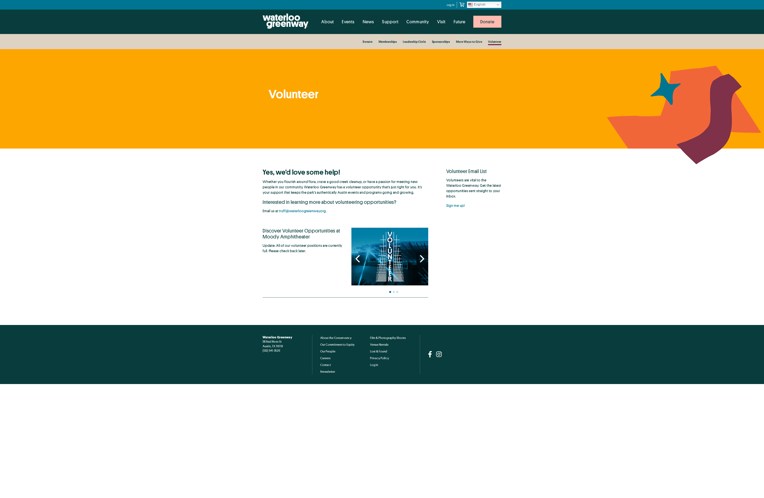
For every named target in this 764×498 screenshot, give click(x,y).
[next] (421, 259)
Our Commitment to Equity (337, 344)
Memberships (388, 42)
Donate (368, 42)
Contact (325, 365)
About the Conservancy (336, 338)
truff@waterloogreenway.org (302, 210)
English (479, 4)
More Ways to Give (469, 42)
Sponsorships (441, 42)
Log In (451, 5)
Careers (325, 358)
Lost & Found (378, 351)
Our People (327, 351)
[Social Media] (430, 354)
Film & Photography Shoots (388, 338)
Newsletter (327, 372)
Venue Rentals (379, 344)
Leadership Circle (414, 42)
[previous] (358, 259)
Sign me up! (455, 205)
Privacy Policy (379, 358)
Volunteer (494, 42)
